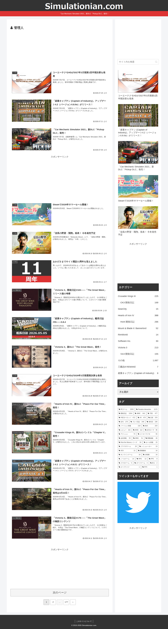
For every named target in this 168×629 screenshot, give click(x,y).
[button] (156, 61)
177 (66, 602)
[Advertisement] (59, 49)
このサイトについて (84, 621)
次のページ (60, 592)
